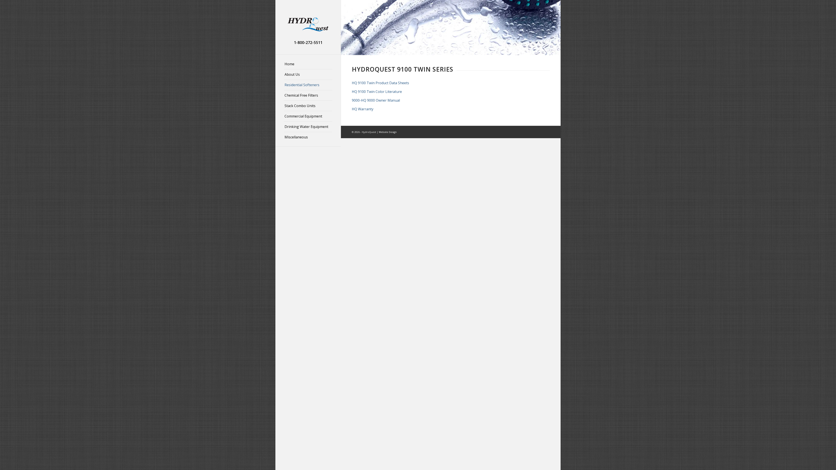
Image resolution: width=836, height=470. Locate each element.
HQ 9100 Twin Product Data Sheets (380, 83)
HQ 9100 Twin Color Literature (377, 91)
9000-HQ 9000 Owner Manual (376, 100)
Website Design (388, 132)
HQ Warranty (362, 109)
